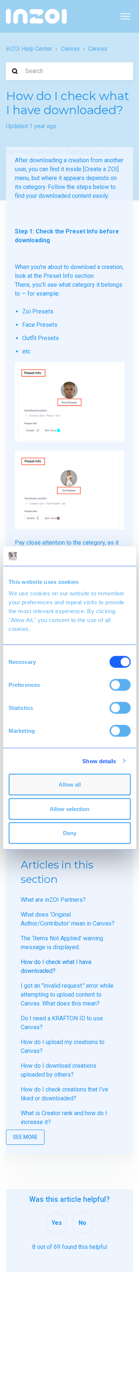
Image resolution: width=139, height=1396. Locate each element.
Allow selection (69, 808)
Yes (57, 1222)
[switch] (119, 685)
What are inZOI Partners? (53, 899)
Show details (99, 761)
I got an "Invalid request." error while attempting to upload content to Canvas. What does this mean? (67, 994)
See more (25, 1137)
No (82, 1222)
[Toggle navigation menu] (125, 16)
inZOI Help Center (29, 48)
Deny (69, 833)
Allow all (70, 784)
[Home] (36, 16)
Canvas (70, 48)
